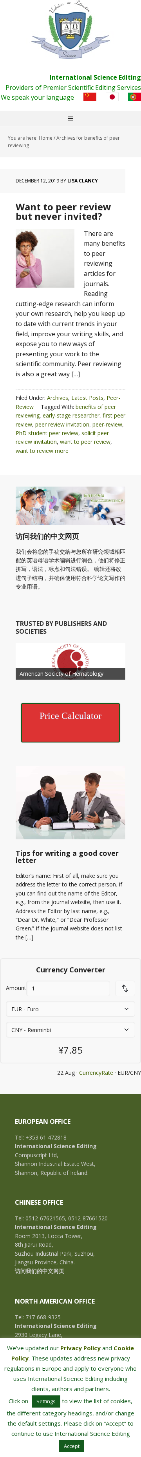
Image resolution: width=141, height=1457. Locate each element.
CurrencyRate (96, 1072)
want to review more (42, 450)
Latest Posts (87, 397)
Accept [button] (72, 1446)
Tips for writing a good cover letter (67, 856)
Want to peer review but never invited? (63, 211)
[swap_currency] (125, 988)
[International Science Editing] (70, 29)
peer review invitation (62, 424)
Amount (16, 988)
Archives (57, 397)
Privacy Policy (80, 1348)
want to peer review (85, 441)
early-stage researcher (71, 415)
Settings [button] (46, 1401)
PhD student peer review (47, 433)
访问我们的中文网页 (47, 536)
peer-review (107, 424)
